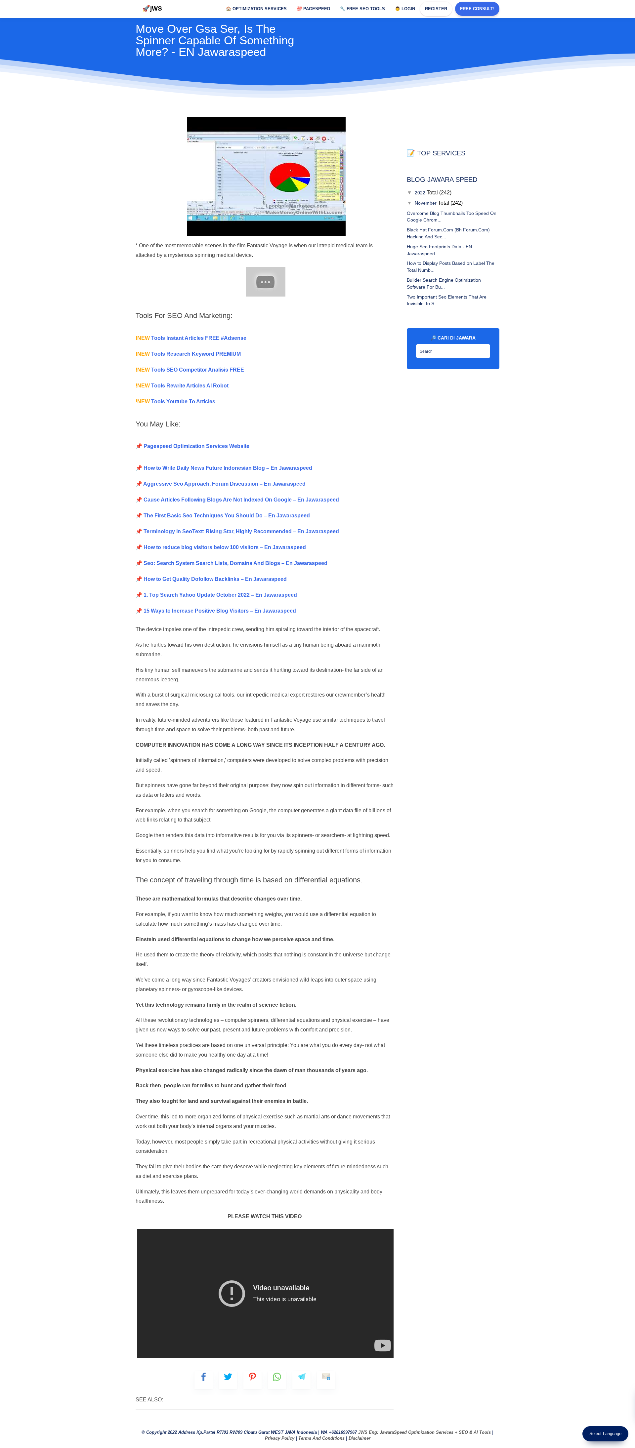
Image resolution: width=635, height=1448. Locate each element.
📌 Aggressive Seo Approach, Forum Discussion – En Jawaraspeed (221, 484)
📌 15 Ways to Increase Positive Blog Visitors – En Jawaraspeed (216, 611)
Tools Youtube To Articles (175, 401)
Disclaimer (359, 1438)
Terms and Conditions (321, 1438)
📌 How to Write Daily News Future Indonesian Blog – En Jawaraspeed (224, 468)
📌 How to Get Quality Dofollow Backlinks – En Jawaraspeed (211, 579)
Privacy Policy (279, 1438)
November (426, 203)
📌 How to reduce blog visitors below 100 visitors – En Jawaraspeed (221, 547)
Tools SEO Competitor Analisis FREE (190, 370)
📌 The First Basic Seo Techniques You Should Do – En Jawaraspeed (223, 515)
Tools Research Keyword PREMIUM (188, 354)
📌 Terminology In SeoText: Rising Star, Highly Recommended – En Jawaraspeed (237, 531)
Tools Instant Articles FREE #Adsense (191, 338)
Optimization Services (256, 8)
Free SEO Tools (362, 8)
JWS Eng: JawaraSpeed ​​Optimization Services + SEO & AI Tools (424, 1432)
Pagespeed (313, 8)
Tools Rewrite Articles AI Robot (182, 385)
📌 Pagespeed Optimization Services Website (192, 446)
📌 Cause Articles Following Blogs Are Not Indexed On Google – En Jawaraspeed (237, 500)
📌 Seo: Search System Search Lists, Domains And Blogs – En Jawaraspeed (231, 563)
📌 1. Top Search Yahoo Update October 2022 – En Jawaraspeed (216, 595)
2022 (421, 192)
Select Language (605, 1433)
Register (436, 8)
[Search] (483, 349)
